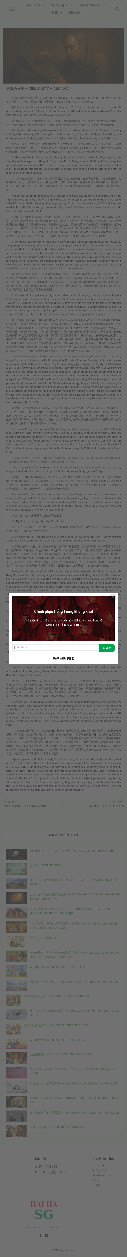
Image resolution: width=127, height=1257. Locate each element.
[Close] (113, 597)
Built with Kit (63, 658)
